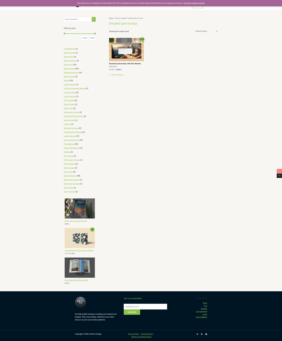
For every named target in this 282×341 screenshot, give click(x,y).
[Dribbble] (202, 334)
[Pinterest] (206, 334)
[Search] (94, 19)
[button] (116, 74)
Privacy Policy (133, 334)
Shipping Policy (147, 334)
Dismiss (202, 3)
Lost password (201, 311)
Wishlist (204, 309)
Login (205, 314)
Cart (205, 306)
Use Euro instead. (191, 3)
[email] (197, 334)
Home (111, 18)
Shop (205, 303)
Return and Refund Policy (141, 337)
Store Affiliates (201, 317)
